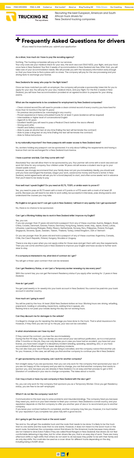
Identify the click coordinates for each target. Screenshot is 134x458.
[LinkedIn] (63, 454)
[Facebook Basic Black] (68, 454)
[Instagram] (58, 454)
